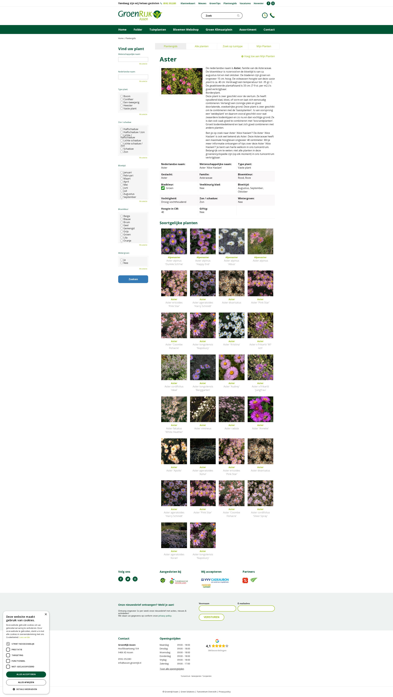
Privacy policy (225, 691)
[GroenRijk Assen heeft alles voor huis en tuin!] (140, 15)
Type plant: (123, 89)
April (126, 182)
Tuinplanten (207, 676)
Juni (125, 188)
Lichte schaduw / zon (131, 144)
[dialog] (26, 652)
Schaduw (128, 149)
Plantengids (170, 46)
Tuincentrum (185, 676)
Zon (125, 152)
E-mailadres (244, 603)
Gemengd (128, 228)
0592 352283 (169, 3)
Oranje (127, 241)
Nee (125, 263)
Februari (128, 175)
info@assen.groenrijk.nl (129, 662)
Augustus (128, 194)
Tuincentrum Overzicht (206, 691)
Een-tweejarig (131, 102)
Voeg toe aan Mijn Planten (259, 56)
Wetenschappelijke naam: (129, 54)
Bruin (126, 222)
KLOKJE (265, 15)
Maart (126, 178)
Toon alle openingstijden (172, 668)
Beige (126, 216)
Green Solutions (188, 691)
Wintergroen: (124, 253)
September (129, 197)
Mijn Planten (264, 46)
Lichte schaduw (132, 140)
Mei (125, 185)
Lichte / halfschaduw (128, 136)
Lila (125, 237)
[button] (26, 689)
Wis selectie (143, 64)
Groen (127, 234)
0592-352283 (124, 659)
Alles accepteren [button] (26, 674)
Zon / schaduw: (124, 122)
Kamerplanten (196, 676)
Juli (125, 191)
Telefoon (272, 15)
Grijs (126, 231)
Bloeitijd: (122, 165)
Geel (125, 225)
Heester (128, 105)
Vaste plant (129, 108)
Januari (127, 172)
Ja (124, 260)
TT (127, 579)
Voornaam (204, 603)
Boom (126, 96)
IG (135, 579)
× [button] (46, 614)
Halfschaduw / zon (134, 132)
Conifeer (128, 99)
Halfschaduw (130, 129)
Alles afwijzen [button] (26, 682)
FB (120, 579)
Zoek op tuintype (233, 46)
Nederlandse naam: (126, 71)
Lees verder (24, 637)
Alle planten (201, 46)
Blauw (126, 219)
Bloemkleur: (123, 209)
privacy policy (164, 615)
